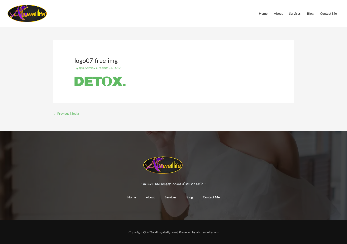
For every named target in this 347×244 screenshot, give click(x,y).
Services (295, 13)
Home (263, 13)
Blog (310, 13)
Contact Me (328, 13)
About (278, 13)
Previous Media (66, 113)
